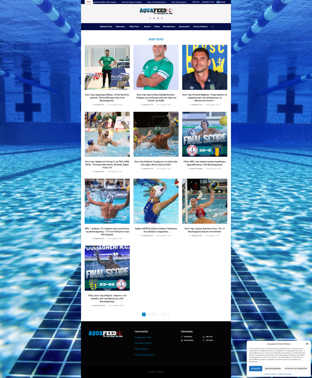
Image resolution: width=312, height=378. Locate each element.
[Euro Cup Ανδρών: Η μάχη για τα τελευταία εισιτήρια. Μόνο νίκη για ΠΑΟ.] (156, 134)
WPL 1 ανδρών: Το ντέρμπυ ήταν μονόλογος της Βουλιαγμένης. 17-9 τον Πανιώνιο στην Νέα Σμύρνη (107, 231)
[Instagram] (158, 18)
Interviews (196, 2)
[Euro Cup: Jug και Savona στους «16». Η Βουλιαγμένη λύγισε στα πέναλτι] (204, 201)
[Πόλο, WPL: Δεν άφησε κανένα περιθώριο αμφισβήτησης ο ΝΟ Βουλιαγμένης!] (204, 134)
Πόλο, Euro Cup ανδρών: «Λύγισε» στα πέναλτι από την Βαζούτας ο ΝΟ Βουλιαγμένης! (107, 298)
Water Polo (134, 27)
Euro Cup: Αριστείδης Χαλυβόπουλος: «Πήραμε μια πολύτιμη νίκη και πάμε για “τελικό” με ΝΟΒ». (156, 97)
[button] (307, 344)
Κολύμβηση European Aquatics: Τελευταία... (153, 2)
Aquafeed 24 (99, 105)
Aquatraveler (184, 27)
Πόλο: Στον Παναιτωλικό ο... (104, 2)
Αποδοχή (255, 369)
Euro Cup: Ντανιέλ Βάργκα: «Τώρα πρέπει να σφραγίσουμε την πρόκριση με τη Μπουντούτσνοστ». (204, 97)
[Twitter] (154, 18)
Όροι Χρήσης (141, 349)
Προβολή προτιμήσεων (296, 369)
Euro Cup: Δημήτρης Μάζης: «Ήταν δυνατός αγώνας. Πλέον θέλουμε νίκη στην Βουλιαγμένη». (107, 97)
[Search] (212, 26)
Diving (157, 27)
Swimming (120, 27)
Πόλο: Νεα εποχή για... (126, 2)
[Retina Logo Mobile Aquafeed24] (106, 333)
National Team (106, 27)
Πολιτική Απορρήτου (285, 374)
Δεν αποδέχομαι (273, 369)
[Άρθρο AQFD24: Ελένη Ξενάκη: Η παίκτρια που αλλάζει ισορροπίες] (156, 201)
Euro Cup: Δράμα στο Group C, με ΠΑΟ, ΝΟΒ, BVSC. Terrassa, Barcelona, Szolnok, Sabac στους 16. (107, 164)
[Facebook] (150, 18)
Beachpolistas (169, 27)
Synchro (147, 27)
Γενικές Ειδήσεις (200, 27)
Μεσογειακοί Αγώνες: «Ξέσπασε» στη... (187, 2)
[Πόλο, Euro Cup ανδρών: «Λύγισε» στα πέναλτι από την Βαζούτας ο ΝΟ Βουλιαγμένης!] (107, 268)
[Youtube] (162, 18)
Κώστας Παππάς (197, 169)
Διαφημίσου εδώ (208, 2)
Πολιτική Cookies (270, 374)
